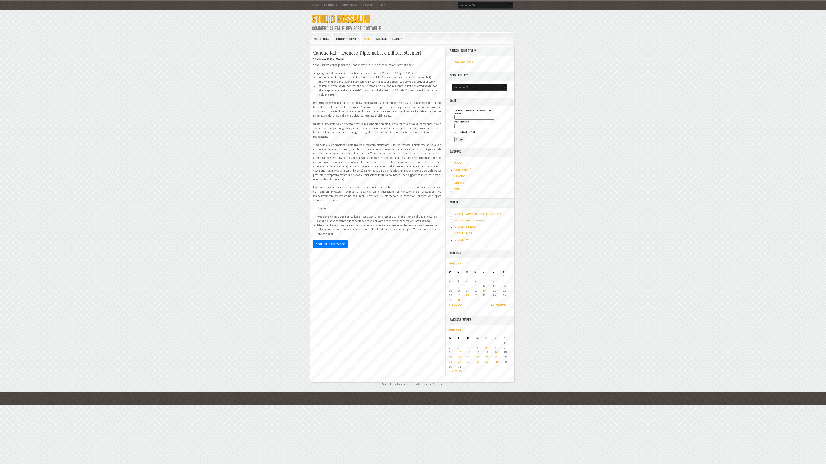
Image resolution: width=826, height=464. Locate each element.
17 (459, 357)
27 (487, 361)
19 (477, 357)
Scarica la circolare (330, 244)
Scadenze (397, 39)
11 (468, 352)
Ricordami (467, 131)
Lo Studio (330, 5)
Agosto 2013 (463, 62)
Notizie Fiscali (322, 39)
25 (467, 295)
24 (459, 361)
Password (461, 122)
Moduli (367, 39)
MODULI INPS (463, 233)
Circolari (381, 39)
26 (477, 361)
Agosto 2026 (455, 263)
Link (382, 5)
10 (459, 352)
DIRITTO (459, 182)
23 (450, 361)
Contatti (368, 5)
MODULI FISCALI (465, 227)
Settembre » (500, 304)
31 (458, 300)
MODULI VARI (463, 239)
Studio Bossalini (341, 19)
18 (468, 357)
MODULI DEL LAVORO (469, 220)
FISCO (458, 163)
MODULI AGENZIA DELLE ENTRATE (478, 214)
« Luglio (455, 304)
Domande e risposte (347, 39)
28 (496, 361)
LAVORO (459, 176)
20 (484, 290)
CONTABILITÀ (463, 169)
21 (496, 357)
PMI (456, 189)
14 (496, 352)
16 (450, 357)
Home (315, 5)
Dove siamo (350, 5)
